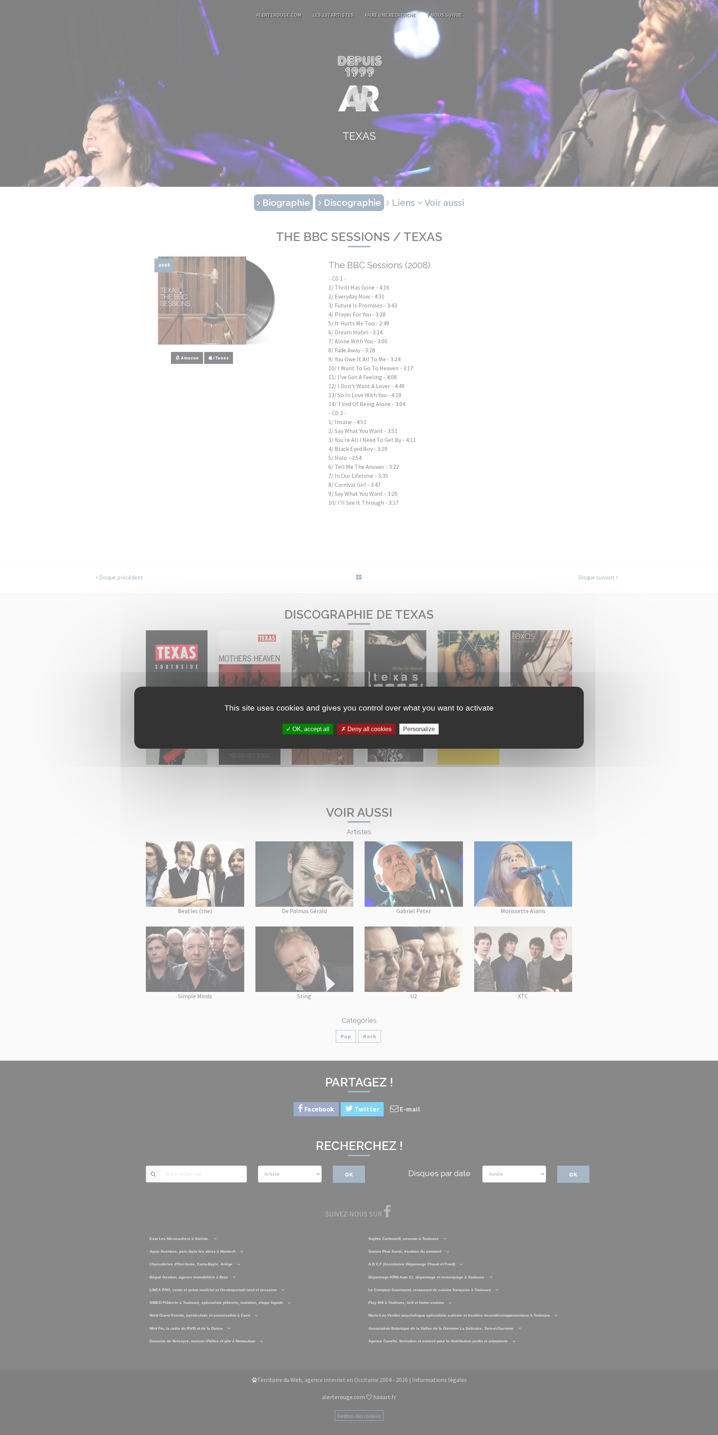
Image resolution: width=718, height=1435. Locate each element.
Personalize (419, 729)
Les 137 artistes (333, 15)
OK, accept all (310, 729)
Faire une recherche (390, 15)
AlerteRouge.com (278, 15)
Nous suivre (446, 15)
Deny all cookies (369, 729)
